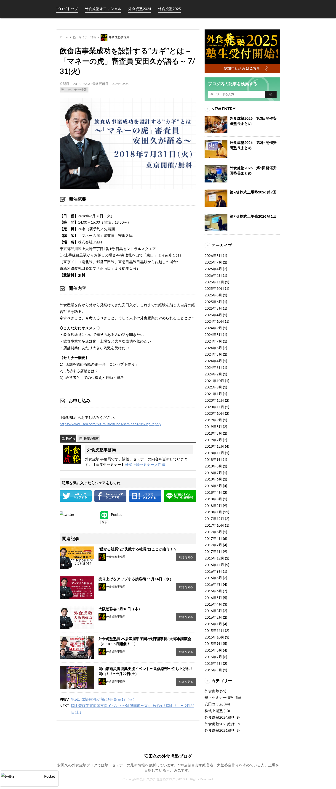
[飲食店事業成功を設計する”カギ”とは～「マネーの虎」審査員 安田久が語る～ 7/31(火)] (145, 493)
